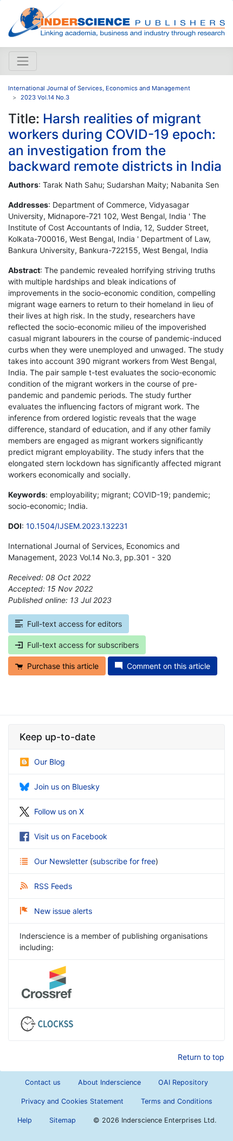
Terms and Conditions (176, 1101)
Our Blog (49, 761)
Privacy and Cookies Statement (72, 1101)
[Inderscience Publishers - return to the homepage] (116, 19)
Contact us (43, 1082)
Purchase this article (63, 666)
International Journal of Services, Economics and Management (99, 88)
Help (24, 1120)
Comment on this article (168, 666)
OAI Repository (183, 1082)
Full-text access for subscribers (83, 644)
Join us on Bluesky (67, 786)
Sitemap (62, 1120)
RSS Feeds (53, 886)
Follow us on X (59, 811)
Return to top (201, 1057)
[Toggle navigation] (23, 61)
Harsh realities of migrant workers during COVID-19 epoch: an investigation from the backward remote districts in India (115, 142)
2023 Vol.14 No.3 (45, 97)
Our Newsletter (62, 861)
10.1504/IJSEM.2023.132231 (77, 525)
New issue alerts (63, 911)
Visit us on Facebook (70, 836)
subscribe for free (124, 861)
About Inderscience (109, 1082)
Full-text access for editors (74, 623)
